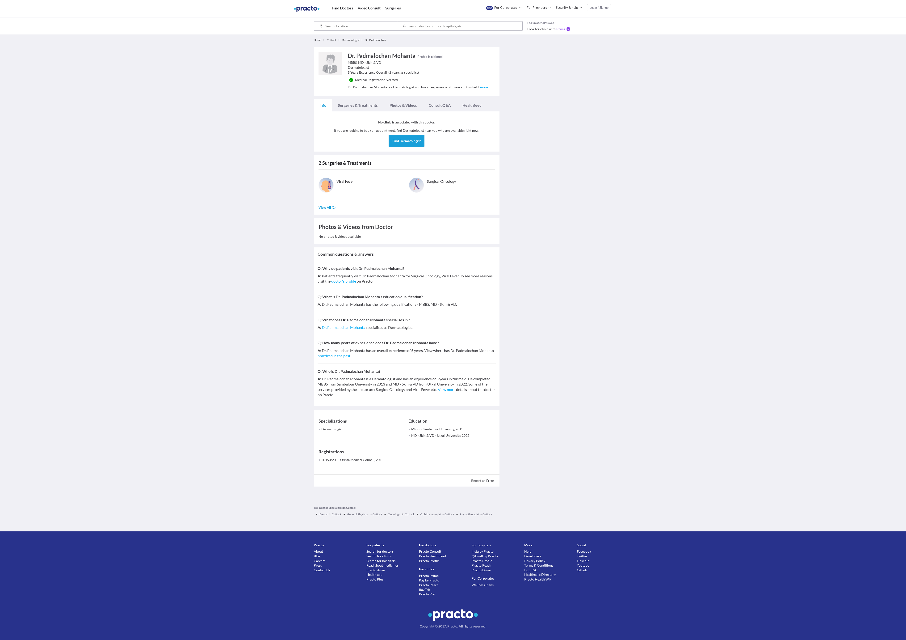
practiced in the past (334, 355)
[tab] (323, 105)
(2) (327, 207)
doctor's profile (343, 281)
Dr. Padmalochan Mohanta (343, 327)
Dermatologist (332, 429)
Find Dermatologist (406, 141)
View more (446, 389)
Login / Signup (599, 7)
